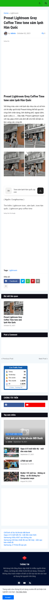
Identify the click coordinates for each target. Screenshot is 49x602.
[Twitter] (23, 281)
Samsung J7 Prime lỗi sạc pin (15, 545)
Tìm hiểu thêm (21, 592)
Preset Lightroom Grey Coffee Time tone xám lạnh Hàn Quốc (13, 320)
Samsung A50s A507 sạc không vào (18, 537)
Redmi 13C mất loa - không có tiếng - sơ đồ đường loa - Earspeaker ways (32, 476)
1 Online (11, 387)
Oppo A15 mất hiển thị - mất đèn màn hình (32, 450)
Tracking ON (18, 387)
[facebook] (14, 405)
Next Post (42, 359)
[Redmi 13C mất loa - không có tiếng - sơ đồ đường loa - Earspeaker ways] (11, 476)
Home (6, 13)
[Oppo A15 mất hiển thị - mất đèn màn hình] (11, 452)
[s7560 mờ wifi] (11, 464)
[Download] (40, 191)
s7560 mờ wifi (26, 461)
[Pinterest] (33, 281)
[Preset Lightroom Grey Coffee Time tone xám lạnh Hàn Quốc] (13, 308)
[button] (39, 3)
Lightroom (14, 13)
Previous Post (8, 359)
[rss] (30, 583)
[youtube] (35, 405)
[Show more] (6, 286)
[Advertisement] (24, 67)
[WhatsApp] (28, 281)
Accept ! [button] (8, 597)
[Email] (38, 281)
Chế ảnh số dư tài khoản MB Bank (24, 438)
